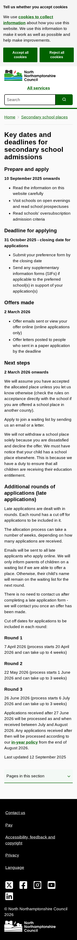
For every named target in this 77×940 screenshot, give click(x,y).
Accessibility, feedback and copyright (30, 840)
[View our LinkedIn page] (9, 897)
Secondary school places (44, 117)
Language (14, 867)
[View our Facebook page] (23, 886)
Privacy (12, 855)
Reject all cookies (56, 55)
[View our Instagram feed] (37, 886)
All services (38, 88)
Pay (9, 825)
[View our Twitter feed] (9, 886)
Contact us (15, 812)
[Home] (30, 75)
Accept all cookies (20, 55)
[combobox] (30, 99)
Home (9, 117)
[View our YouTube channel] (51, 886)
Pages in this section (25, 776)
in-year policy (24, 742)
